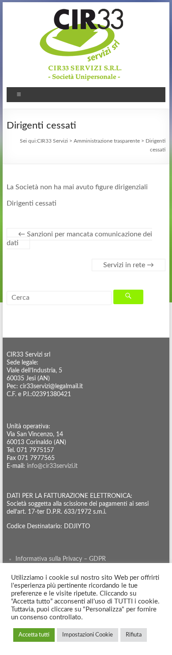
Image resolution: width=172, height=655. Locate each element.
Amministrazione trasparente (107, 141)
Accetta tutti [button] (34, 635)
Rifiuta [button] (134, 635)
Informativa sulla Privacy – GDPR (60, 559)
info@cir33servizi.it (52, 466)
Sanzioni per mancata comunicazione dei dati (79, 239)
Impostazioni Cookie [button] (87, 635)
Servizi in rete (128, 265)
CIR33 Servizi (52, 141)
